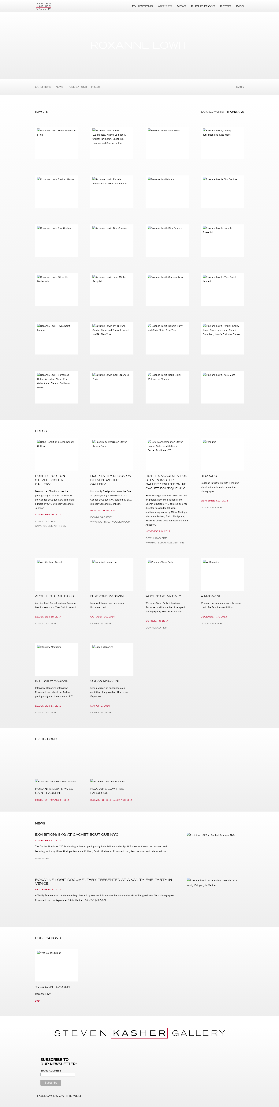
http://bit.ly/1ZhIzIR (95, 900)
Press (225, 6)
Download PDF (45, 521)
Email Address (50, 1070)
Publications (203, 6)
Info (240, 6)
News (181, 6)
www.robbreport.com (50, 526)
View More (42, 858)
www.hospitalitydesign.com (110, 521)
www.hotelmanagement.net (166, 542)
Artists (165, 6)
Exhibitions (142, 6)
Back (240, 87)
